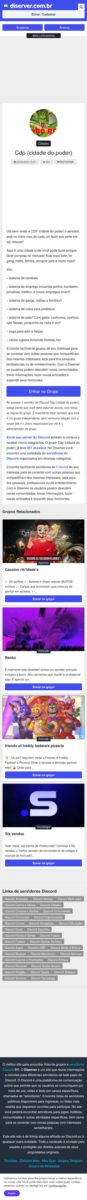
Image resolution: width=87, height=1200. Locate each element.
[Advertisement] (43, 68)
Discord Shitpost (64, 972)
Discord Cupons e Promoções (24, 960)
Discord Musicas (15, 954)
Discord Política (58, 960)
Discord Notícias (70, 954)
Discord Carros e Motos (20, 905)
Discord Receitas (16, 966)
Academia (22, 27)
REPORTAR (66, 162)
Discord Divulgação (41, 923)
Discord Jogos (14, 948)
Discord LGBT (37, 948)
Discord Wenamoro (43, 954)
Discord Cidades (50, 905)
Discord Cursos (14, 923)
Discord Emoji (13, 929)
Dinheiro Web (29, 1160)
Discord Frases (49, 935)
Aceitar (12, 1193)
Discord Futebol (15, 941)
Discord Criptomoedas (48, 917)
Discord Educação (70, 923)
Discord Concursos (17, 917)
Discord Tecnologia (43, 978)
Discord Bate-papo (70, 899)
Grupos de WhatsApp (44, 1166)
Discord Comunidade (56, 911)
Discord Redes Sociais (45, 966)
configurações (57, 1186)
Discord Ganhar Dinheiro (46, 941)
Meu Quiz (49, 1160)
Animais (64, 27)
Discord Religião (15, 972)
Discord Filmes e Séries (20, 935)
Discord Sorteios (15, 978)
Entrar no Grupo (43, 391)
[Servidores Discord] (27, 5)
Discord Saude (40, 972)
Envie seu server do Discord (28, 437)
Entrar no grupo (43, 599)
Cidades (43, 143)
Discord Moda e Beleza (65, 948)
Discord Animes (43, 899)
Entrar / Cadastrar (44, 14)
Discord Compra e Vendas (21, 911)
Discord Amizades (16, 899)
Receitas (10, 1160)
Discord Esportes (38, 929)
